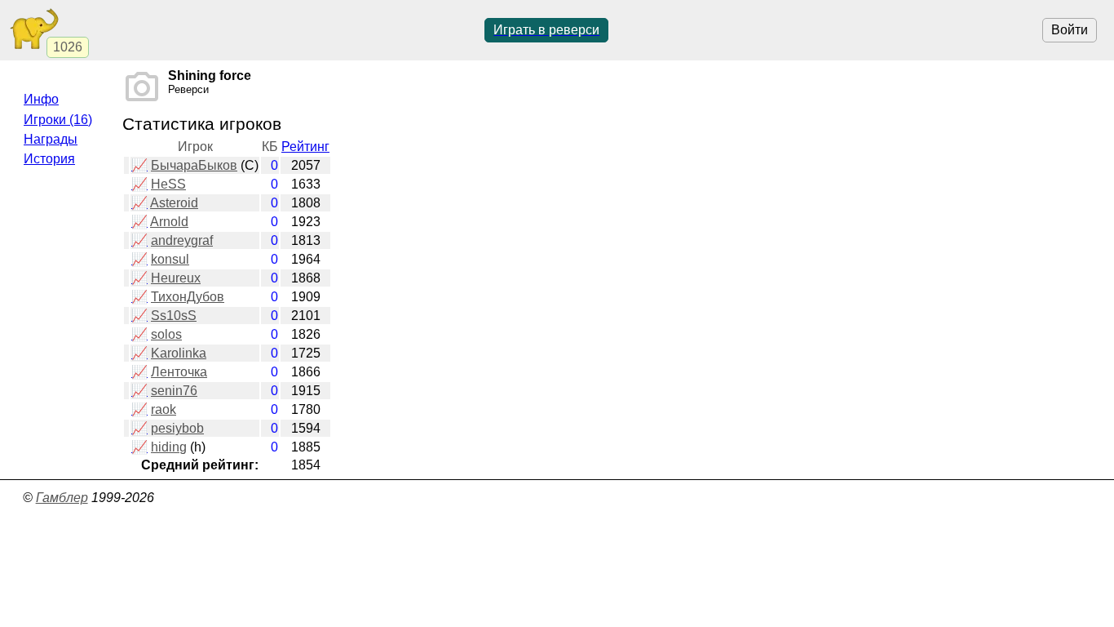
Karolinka (178, 353)
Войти (1069, 30)
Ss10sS (174, 315)
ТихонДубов (187, 297)
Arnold (169, 222)
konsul (170, 259)
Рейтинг (305, 146)
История (49, 159)
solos (166, 334)
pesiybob (177, 428)
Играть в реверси (546, 30)
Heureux (176, 278)
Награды (50, 139)
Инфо (41, 99)
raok (163, 409)
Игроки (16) (58, 120)
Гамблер (62, 498)
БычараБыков (194, 165)
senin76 (174, 391)
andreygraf (182, 240)
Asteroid (174, 203)
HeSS (168, 184)
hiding (169, 447)
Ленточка (179, 372)
